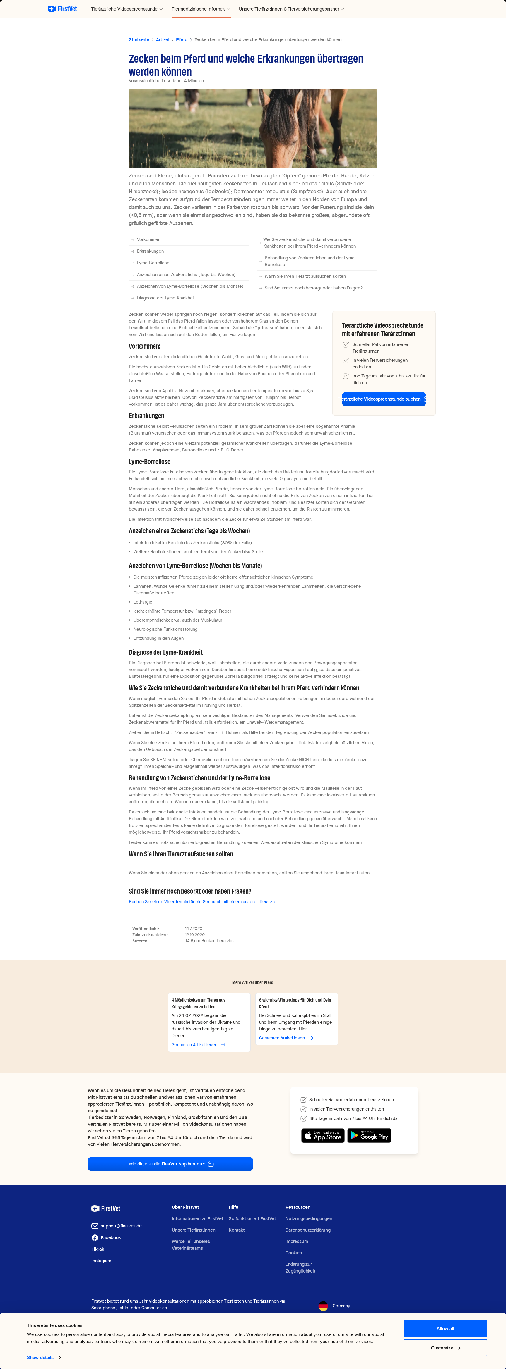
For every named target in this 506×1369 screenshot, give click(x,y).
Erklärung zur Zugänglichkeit (301, 1267)
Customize (442, 1347)
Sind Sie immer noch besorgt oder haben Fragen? (314, 288)
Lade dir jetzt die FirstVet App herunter (165, 1164)
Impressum (297, 1241)
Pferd (181, 40)
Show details (40, 1357)
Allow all (445, 1328)
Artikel (162, 40)
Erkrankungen (150, 251)
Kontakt (237, 1230)
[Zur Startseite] (62, 8)
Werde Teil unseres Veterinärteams (191, 1244)
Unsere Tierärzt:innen (194, 1230)
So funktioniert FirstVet (252, 1218)
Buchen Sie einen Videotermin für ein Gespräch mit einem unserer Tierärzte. (203, 902)
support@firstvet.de (121, 1226)
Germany (341, 1306)
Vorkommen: (149, 239)
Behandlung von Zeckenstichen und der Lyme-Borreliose (310, 261)
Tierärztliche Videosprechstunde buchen (381, 399)
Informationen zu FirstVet (197, 1218)
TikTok (97, 1249)
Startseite (139, 40)
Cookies (294, 1253)
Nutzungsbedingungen (309, 1218)
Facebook (111, 1237)
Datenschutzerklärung (308, 1230)
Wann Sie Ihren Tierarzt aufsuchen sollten (305, 276)
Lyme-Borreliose (153, 263)
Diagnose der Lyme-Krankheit (166, 298)
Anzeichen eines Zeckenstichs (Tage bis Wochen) (186, 274)
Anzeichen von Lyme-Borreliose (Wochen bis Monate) (190, 286)
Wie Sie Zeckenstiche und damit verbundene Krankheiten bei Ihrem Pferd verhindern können (309, 243)
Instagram (101, 1261)
